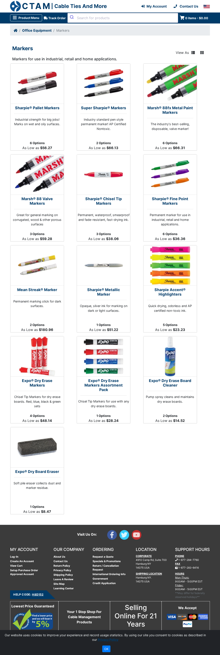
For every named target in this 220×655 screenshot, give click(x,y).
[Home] (15, 30)
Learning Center (63, 588)
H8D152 (37, 594)
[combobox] (122, 18)
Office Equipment (37, 30)
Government (100, 578)
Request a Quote (103, 556)
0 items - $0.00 (196, 18)
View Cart (16, 565)
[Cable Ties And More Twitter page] (125, 536)
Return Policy (61, 565)
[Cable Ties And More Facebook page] (113, 536)
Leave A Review (63, 579)
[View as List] (193, 52)
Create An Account (22, 561)
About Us (59, 556)
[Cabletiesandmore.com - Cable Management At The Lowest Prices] (15, 6)
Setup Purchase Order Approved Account (24, 572)
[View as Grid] (201, 52)
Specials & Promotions (107, 561)
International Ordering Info (109, 574)
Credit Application (104, 583)
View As (182, 52)
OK (106, 649)
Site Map (59, 583)
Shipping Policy (63, 574)
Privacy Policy (62, 570)
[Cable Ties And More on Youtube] (137, 536)
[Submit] (72, 17)
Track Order (57, 18)
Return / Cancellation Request (106, 567)
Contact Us (60, 561)
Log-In (14, 556)
